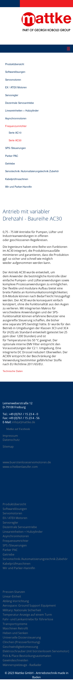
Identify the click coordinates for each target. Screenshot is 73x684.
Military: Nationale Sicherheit (22, 610)
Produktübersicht (14, 64)
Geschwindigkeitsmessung (20, 647)
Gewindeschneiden (15, 660)
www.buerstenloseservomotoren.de (27, 462)
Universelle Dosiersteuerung (22, 637)
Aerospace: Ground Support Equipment (29, 605)
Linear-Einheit (12, 596)
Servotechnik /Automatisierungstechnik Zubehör (32, 171)
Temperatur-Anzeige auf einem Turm (27, 615)
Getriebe (10, 163)
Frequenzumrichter (16, 126)
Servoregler (11, 95)
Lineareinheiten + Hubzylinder (22, 110)
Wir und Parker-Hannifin (18, 186)
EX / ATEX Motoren (16, 87)
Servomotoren (13, 79)
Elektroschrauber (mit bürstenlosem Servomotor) (36, 651)
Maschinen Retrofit (15, 628)
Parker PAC (11, 156)
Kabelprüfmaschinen (16, 179)
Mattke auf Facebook (18, 429)
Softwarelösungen (15, 72)
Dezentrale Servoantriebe (19, 103)
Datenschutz (11, 440)
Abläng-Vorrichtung (16, 601)
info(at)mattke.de (23, 422)
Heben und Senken (15, 633)
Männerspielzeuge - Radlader (22, 665)
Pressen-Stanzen (14, 592)
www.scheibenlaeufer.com (20, 467)
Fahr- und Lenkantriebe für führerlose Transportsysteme (28, 621)
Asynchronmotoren (15, 118)
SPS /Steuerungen (15, 148)
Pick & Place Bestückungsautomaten (27, 656)
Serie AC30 (15, 140)
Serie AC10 (15, 132)
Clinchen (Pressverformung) (21, 642)
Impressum (10, 436)
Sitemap (8, 447)
